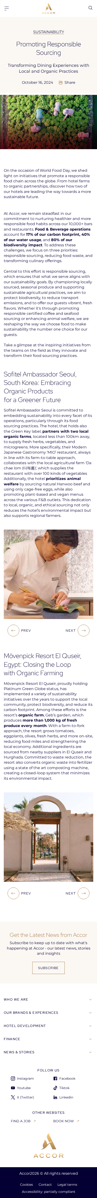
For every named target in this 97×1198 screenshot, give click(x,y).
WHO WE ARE (16, 999)
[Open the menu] (6, 8)
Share (70, 82)
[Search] (90, 8)
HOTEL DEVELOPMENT (25, 1026)
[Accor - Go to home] (48, 8)
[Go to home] (48, 1145)
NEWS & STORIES (19, 1052)
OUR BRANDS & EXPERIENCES (31, 1012)
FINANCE (12, 1039)
